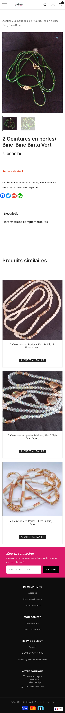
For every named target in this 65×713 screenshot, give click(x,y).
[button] (57, 38)
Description (12, 214)
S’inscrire (51, 569)
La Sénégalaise (23, 21)
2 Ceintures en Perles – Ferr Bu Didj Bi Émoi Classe (32, 346)
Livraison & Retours (32, 599)
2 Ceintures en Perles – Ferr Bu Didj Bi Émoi (32, 522)
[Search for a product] (45, 5)
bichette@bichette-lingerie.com (32, 659)
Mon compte (33, 623)
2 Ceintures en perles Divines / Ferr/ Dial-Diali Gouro (32, 437)
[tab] (32, 214)
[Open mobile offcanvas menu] (4, 5)
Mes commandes (32, 629)
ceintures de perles (27, 187)
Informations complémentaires (26, 222)
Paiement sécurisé (32, 605)
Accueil (7, 21)
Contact (32, 647)
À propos (32, 592)
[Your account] (53, 5)
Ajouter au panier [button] (32, 360)
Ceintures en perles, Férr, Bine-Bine (36, 182)
